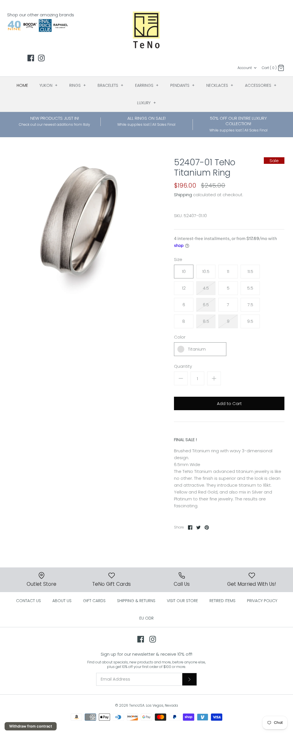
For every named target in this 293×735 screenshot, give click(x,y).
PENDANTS (182, 85)
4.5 (206, 288)
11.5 (250, 271)
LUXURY (146, 103)
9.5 (250, 321)
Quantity (183, 366)
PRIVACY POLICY (262, 601)
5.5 (250, 288)
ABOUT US (62, 601)
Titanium (197, 349)
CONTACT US (28, 601)
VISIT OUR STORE (182, 601)
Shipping (183, 195)
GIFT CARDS (94, 601)
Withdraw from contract (30, 726)
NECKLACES (219, 85)
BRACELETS (111, 85)
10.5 (205, 271)
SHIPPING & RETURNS (136, 601)
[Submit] (189, 679)
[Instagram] (41, 58)
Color (179, 337)
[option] (77, 226)
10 (184, 271)
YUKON (48, 85)
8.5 (206, 321)
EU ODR (146, 618)
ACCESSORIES (261, 85)
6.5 (206, 305)
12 (184, 288)
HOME (22, 85)
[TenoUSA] (147, 29)
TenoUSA (136, 705)
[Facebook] (30, 58)
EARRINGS (147, 85)
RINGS (77, 85)
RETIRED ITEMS (222, 601)
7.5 (250, 305)
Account (244, 67)
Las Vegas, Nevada (162, 705)
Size (178, 259)
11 (228, 271)
